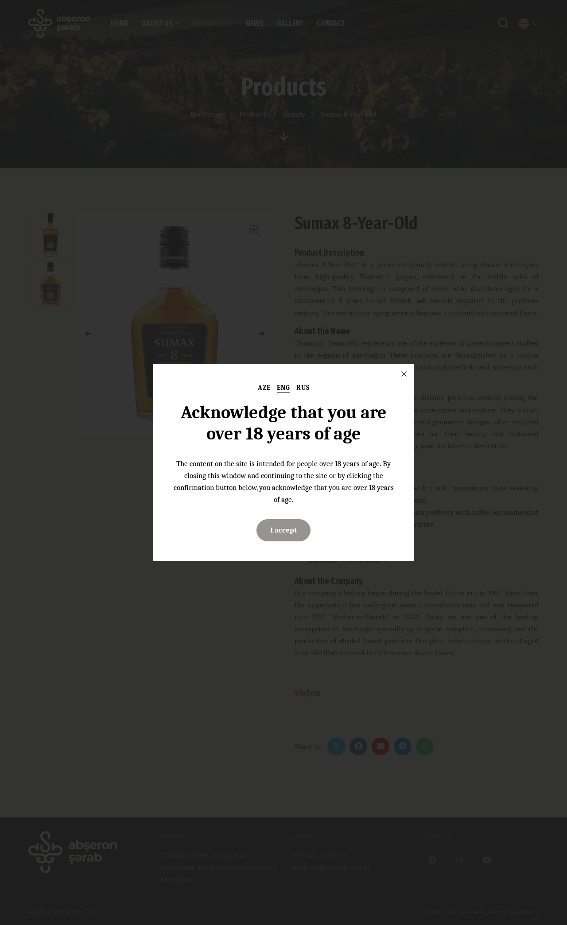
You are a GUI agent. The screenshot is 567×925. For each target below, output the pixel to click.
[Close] (404, 374)
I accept (283, 530)
